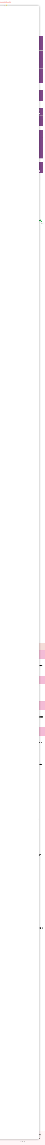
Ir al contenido (5, 2)
